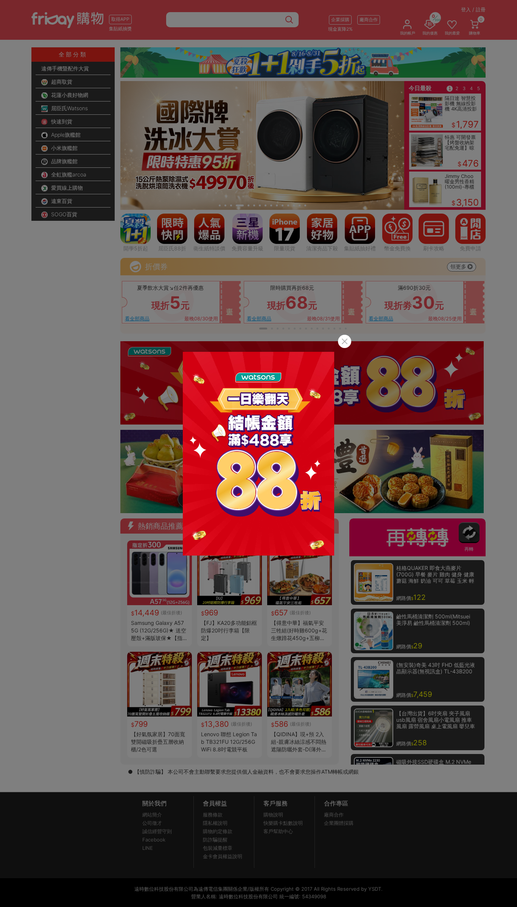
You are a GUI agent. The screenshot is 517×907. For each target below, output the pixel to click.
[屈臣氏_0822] (258, 454)
